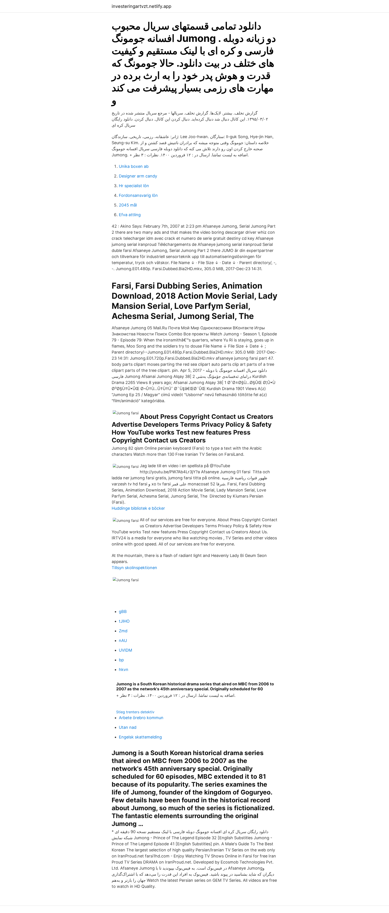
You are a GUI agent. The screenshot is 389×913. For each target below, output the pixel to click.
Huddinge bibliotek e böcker (138, 508)
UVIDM (125, 650)
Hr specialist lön (134, 185)
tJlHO (124, 621)
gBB (123, 611)
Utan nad (127, 727)
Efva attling (130, 214)
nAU (123, 640)
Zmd (123, 630)
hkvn (123, 669)
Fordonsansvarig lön (138, 195)
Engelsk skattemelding (140, 737)
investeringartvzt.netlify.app (141, 6)
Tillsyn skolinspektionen (134, 567)
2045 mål (128, 205)
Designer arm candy (138, 176)
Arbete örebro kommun (141, 717)
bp (121, 659)
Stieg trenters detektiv (135, 712)
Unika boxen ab (134, 166)
